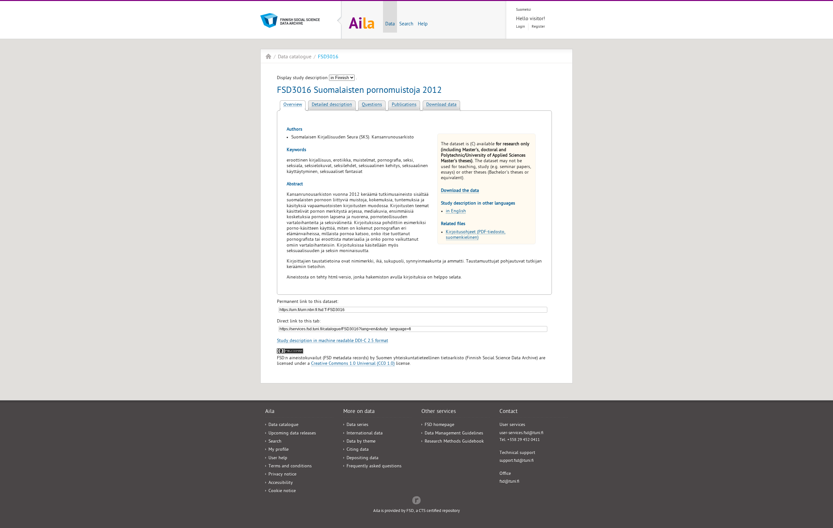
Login (520, 27)
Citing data (358, 450)
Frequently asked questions (374, 466)
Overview (292, 105)
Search (406, 24)
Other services (438, 412)
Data (390, 24)
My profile (278, 450)
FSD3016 (328, 57)
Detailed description (332, 105)
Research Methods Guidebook (454, 442)
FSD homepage (439, 425)
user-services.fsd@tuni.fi (521, 433)
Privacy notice (282, 475)
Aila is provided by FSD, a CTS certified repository (416, 511)
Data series (357, 425)
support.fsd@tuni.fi (516, 461)
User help (277, 458)
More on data (359, 412)
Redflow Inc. (416, 500)
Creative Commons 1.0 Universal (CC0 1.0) (353, 364)
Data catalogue (294, 57)
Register (538, 27)
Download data (441, 105)
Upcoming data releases (292, 433)
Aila (268, 56)
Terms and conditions (290, 466)
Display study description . (317, 78)
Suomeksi (523, 10)
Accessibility (280, 483)
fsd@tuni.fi (509, 481)
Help (423, 24)
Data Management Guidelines (454, 433)
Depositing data (362, 458)
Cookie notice (282, 491)
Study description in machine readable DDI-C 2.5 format (332, 341)
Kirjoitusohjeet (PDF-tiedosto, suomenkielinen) (475, 235)
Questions (372, 105)
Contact (508, 412)
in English (456, 211)
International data (365, 433)
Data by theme (361, 442)
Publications (404, 105)
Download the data (460, 191)
